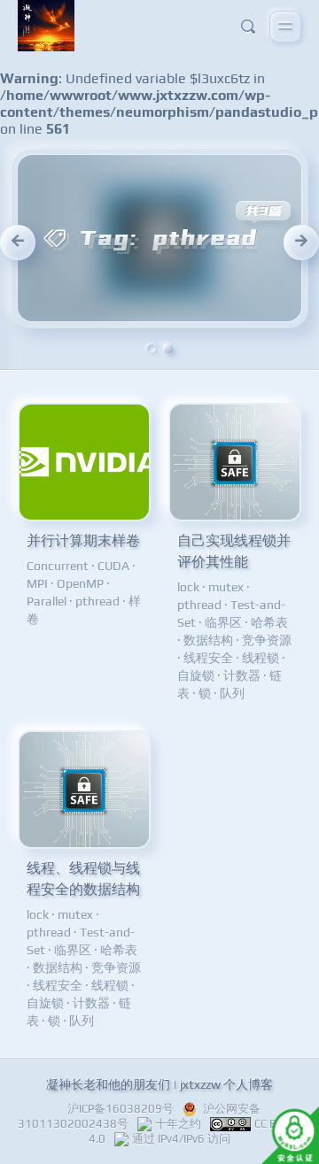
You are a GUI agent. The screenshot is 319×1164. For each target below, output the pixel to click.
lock (188, 587)
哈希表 (269, 622)
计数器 (242, 675)
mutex (226, 587)
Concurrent (58, 566)
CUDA (113, 566)
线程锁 (260, 658)
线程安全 (208, 658)
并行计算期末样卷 (83, 540)
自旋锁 (195, 675)
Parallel (46, 601)
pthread (97, 601)
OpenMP (80, 583)
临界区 (223, 622)
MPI (37, 583)
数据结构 (208, 640)
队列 (232, 693)
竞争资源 (267, 640)
